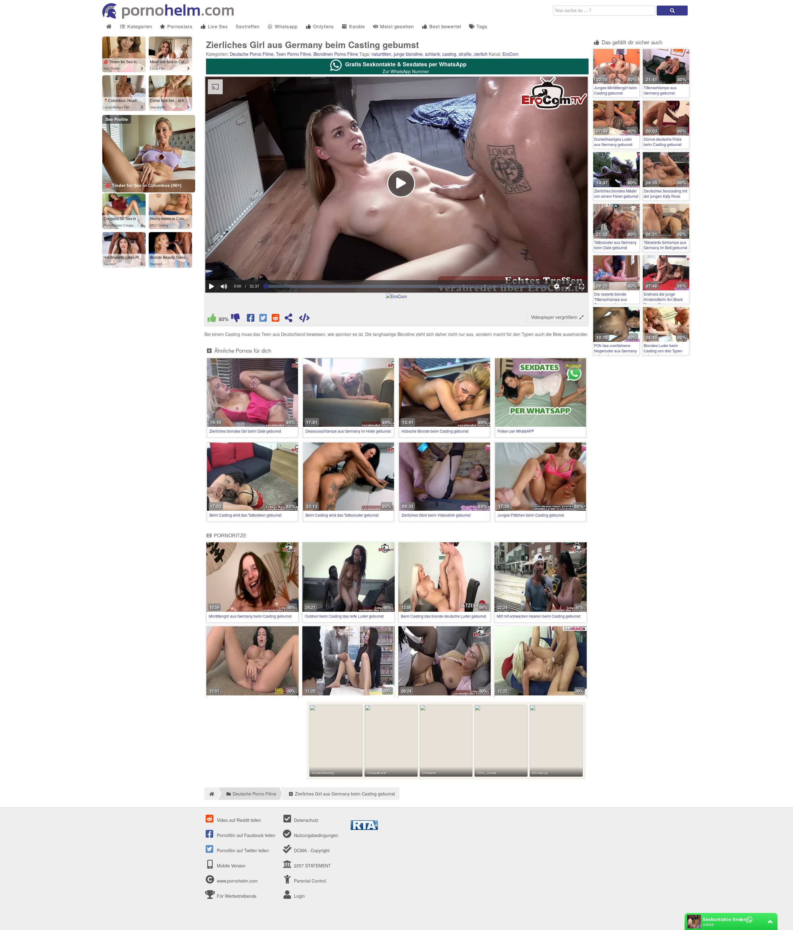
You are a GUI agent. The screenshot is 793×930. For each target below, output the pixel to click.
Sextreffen (248, 26)
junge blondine (408, 54)
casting (449, 54)
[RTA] (364, 828)
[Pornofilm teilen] (288, 319)
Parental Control (309, 881)
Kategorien (139, 26)
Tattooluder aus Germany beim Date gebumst (615, 245)
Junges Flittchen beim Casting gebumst (530, 515)
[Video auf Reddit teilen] (276, 319)
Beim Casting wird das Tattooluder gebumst (342, 515)
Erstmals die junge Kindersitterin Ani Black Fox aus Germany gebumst (663, 301)
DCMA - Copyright (311, 850)
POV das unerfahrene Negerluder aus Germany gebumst (615, 351)
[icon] (109, 26)
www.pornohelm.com (237, 881)
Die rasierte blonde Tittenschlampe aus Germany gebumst (610, 299)
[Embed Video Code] (304, 319)
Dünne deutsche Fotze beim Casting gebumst (663, 141)
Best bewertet (444, 26)
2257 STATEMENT (312, 865)
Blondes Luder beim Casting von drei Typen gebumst (663, 351)
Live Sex (217, 26)
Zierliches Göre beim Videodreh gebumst (436, 515)
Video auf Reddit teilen (238, 820)
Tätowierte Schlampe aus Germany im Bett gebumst (665, 245)
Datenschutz (305, 820)
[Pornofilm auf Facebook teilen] (251, 319)
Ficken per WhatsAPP (515, 431)
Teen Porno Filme (293, 54)
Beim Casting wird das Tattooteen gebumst (245, 515)
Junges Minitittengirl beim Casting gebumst (615, 90)
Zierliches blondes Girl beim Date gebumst (245, 431)
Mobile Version (231, 865)
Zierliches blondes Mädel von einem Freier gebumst (616, 193)
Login (299, 896)
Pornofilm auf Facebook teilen (245, 835)
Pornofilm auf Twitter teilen (242, 850)
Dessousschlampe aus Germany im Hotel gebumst (348, 431)
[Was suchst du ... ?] (672, 10)
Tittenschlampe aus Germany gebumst (660, 90)
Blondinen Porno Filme (335, 54)
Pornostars (179, 26)
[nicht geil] (235, 319)
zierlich (481, 54)
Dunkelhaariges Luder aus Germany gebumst (613, 141)
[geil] (211, 319)
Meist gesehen (396, 26)
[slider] (234, 267)
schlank (432, 54)
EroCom (510, 54)
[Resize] (569, 286)
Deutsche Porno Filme (252, 54)
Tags (481, 26)
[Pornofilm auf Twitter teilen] (263, 319)
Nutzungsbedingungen (315, 835)
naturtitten (381, 54)
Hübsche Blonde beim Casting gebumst (434, 431)
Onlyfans (323, 26)
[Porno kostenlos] (170, 17)
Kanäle (356, 26)
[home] (210, 793)
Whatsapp (285, 26)
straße (465, 54)
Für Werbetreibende (236, 896)
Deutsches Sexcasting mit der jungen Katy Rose (665, 193)
